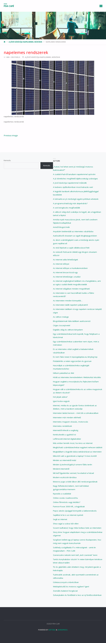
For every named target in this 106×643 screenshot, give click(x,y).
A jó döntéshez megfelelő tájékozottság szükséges (75, 178)
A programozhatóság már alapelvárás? (70, 203)
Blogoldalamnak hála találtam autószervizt (71, 321)
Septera (51, 630)
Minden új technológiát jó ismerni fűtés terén (72, 464)
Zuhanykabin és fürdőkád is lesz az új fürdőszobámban (77, 595)
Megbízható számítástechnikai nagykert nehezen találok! (77, 447)
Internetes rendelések (62, 426)
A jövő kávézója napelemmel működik (25, 42)
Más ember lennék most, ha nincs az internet (72, 443)
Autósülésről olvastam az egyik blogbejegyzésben (75, 235)
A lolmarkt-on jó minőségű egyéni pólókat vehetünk (75, 199)
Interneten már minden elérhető (67, 417)
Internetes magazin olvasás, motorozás (70, 422)
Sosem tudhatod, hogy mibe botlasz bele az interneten (77, 528)
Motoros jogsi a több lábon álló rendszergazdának (75, 481)
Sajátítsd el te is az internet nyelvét (68, 515)
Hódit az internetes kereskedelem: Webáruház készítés (77, 377)
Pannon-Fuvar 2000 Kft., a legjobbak (69, 506)
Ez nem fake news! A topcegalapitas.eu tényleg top (75, 357)
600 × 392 (10, 57)
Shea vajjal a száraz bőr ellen (66, 523)
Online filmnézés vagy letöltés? (66, 502)
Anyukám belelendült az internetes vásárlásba (73, 231)
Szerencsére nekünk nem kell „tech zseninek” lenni (75, 555)
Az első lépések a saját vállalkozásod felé (71, 247)
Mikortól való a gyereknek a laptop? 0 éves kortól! (75, 456)
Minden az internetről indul (64, 460)
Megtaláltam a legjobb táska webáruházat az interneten (77, 451)
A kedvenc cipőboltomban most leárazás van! (73, 187)
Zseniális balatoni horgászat (65, 591)
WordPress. (63, 630)
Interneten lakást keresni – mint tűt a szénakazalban (75, 413)
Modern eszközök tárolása (64, 477)
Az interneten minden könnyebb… (68, 300)
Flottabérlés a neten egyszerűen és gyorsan (72, 361)
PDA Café (9, 5)
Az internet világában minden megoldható (71, 288)
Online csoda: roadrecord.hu (65, 498)
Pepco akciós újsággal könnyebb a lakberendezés (75, 511)
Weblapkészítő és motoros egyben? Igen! (71, 586)
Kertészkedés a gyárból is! (64, 434)
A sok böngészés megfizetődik (66, 207)
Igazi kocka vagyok (61, 401)
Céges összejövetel (61, 325)
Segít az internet (60, 519)
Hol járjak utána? (60, 397)
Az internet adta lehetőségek (65, 259)
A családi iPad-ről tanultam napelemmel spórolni (74, 174)
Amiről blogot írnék (61, 227)
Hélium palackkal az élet (63, 373)
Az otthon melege (61, 317)
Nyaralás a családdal (62, 493)
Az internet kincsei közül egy (65, 272)
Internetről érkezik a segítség (65, 430)
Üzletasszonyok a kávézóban (66, 582)
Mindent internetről (61, 469)
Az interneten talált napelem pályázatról (70, 305)
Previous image (11, 135)
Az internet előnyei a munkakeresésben (70, 268)
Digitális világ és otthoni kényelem (68, 329)
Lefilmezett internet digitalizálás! (67, 439)
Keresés (7, 160)
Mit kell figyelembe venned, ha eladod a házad (73, 473)
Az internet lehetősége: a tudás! (66, 276)
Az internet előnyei (61, 264)
